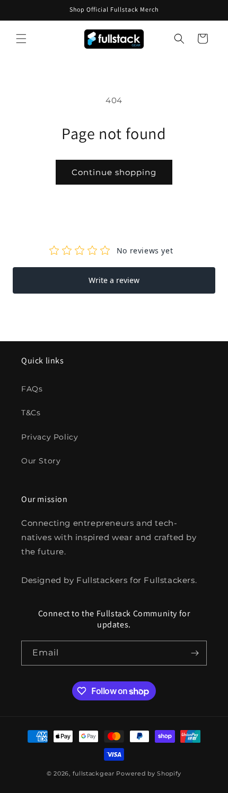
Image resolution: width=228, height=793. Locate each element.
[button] (21, 38)
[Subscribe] (194, 653)
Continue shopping (114, 172)
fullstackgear (94, 773)
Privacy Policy (49, 437)
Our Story (40, 461)
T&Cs (30, 412)
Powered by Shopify (148, 773)
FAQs (31, 389)
